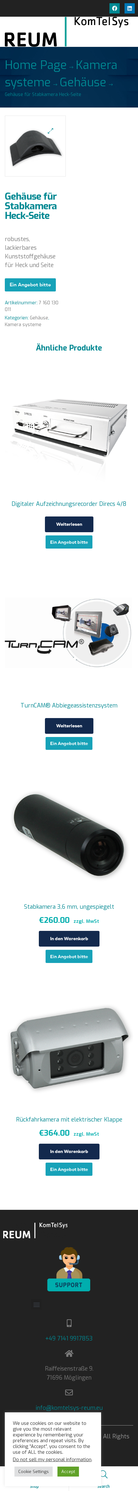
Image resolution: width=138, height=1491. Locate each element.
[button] (50, 131)
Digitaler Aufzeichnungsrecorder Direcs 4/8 (69, 504)
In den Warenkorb (69, 938)
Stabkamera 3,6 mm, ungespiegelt (69, 907)
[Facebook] (114, 8)
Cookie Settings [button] (33, 1471)
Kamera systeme (23, 325)
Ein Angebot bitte (30, 285)
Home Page (36, 65)
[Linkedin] (130, 8)
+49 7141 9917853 (69, 1338)
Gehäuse (83, 82)
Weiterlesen (69, 524)
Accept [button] (68, 1471)
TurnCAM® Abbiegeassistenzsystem (69, 705)
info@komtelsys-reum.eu (69, 1408)
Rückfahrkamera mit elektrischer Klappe (69, 1119)
